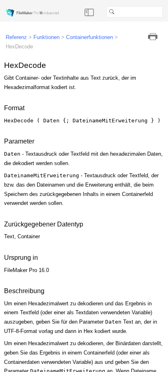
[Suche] (166, 12)
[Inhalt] (89, 12)
